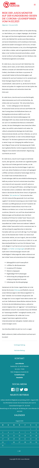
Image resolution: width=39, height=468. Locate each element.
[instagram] (17, 389)
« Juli (18, 451)
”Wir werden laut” (14, 195)
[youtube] (26, 389)
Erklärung (17, 290)
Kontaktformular (19, 375)
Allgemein (5, 25)
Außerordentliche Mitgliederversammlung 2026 (15, 400)
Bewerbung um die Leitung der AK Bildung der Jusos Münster (18, 408)
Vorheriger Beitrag (19, 345)
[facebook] (13, 389)
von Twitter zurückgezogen (16, 249)
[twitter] (22, 389)
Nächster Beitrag (19, 350)
